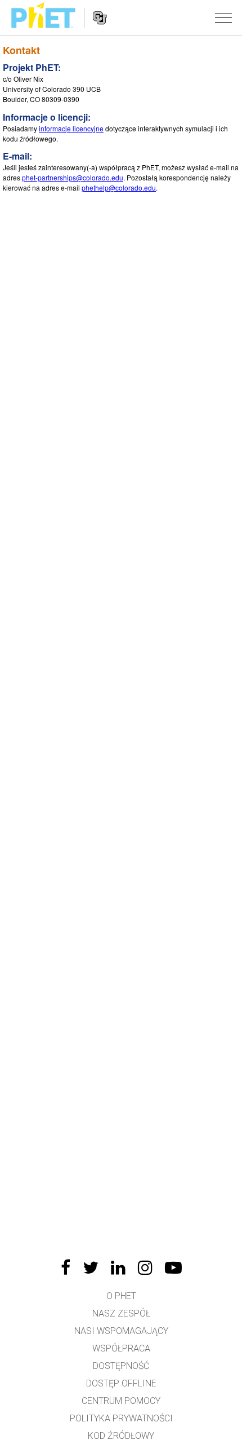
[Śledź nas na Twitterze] (90, 1267)
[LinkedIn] (118, 1267)
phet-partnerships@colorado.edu (72, 177)
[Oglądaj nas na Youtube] (173, 1267)
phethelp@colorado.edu (119, 187)
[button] (223, 17)
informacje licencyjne (71, 128)
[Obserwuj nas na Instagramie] (145, 1267)
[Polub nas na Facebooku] (65, 1267)
